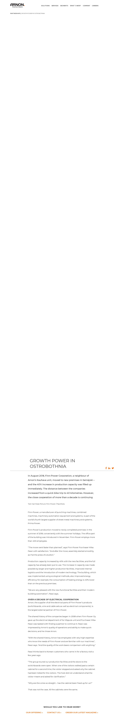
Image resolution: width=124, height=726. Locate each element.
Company (86, 6)
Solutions (45, 6)
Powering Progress (18, 5)
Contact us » (54, 712)
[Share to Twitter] (113, 468)
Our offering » (34, 712)
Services (55, 6)
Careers (95, 6)
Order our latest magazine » (82, 712)
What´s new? (75, 6)
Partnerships (15, 13)
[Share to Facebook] (106, 468)
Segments (64, 6)
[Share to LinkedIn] (109, 468)
